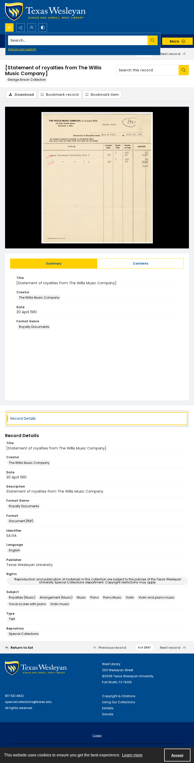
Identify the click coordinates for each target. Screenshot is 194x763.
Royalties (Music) (22, 597)
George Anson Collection (27, 79)
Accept (177, 755)
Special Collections (24, 634)
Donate (107, 714)
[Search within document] (184, 70)
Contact (97, 735)
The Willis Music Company (39, 297)
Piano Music (112, 597)
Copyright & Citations (118, 696)
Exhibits (107, 708)
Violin (130, 597)
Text (12, 619)
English (14, 550)
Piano (94, 597)
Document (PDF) (21, 521)
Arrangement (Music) (56, 597)
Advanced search (22, 49)
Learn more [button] (132, 755)
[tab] (53, 263)
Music (81, 597)
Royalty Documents (34, 327)
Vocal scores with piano (27, 604)
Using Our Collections (118, 702)
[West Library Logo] (36, 668)
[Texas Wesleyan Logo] (45, 12)
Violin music (59, 604)
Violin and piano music (156, 597)
